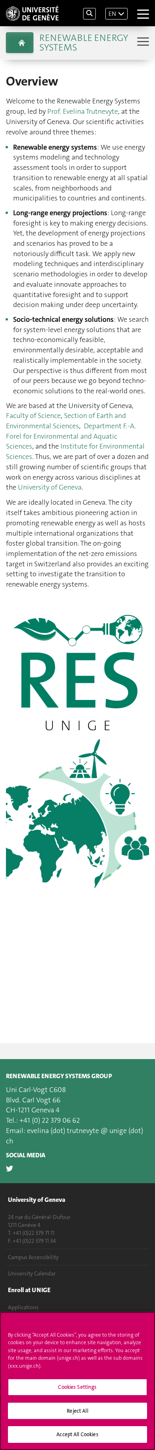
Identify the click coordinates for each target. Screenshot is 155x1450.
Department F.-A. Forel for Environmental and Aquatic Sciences (71, 436)
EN (112, 14)
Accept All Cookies (77, 1434)
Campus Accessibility (33, 1257)
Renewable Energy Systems (83, 42)
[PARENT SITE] (19, 42)
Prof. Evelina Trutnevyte (82, 111)
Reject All (77, 1410)
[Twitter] (9, 1169)
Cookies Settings (77, 1387)
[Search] (89, 13)
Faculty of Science (33, 415)
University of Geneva (49, 487)
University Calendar (32, 1273)
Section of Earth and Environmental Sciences (66, 421)
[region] (77, 1381)
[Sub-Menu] (142, 42)
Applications (23, 1307)
